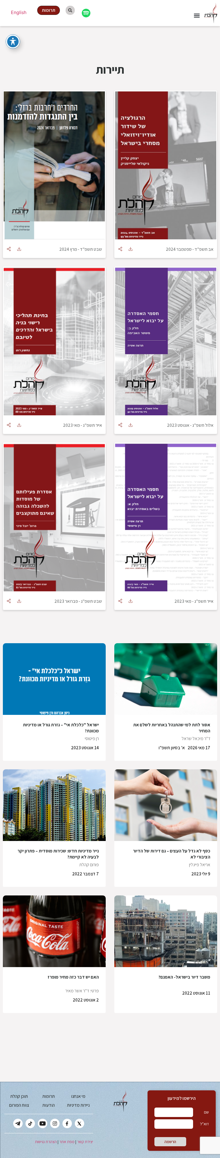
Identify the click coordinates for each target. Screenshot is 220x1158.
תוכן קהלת (19, 1096)
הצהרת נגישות (46, 1141)
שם (206, 1112)
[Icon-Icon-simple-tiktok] (30, 1123)
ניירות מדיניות (78, 1105)
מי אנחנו (78, 1096)
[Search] (70, 10)
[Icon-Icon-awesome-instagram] (55, 1123)
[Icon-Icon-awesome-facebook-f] (67, 1123)
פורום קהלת (89, 865)
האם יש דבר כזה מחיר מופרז (73, 977)
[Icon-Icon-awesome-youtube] (42, 1123)
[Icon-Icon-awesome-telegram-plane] (18, 1123)
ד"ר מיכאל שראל (196, 739)
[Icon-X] (79, 1123)
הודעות (48, 1105)
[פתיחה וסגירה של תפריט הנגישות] (13, 41)
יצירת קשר (85, 1141)
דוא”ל (204, 1123)
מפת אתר (66, 1141)
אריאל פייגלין (199, 865)
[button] (196, 15)
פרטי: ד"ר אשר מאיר (82, 991)
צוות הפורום (19, 1105)
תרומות (48, 1096)
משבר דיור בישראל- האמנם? (184, 977)
